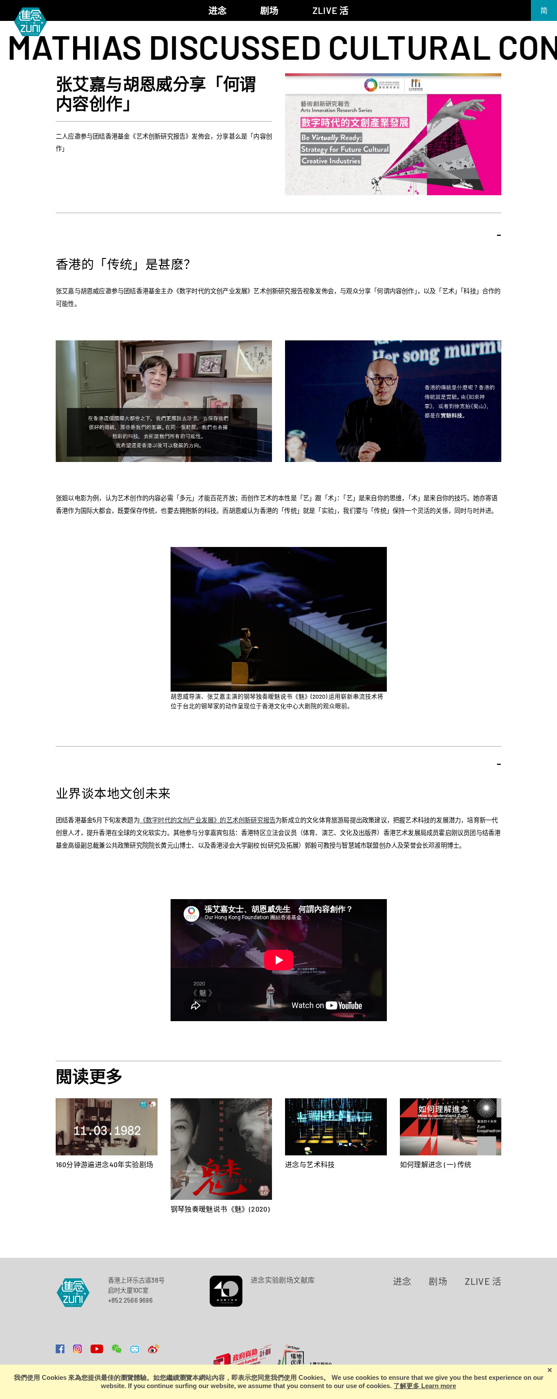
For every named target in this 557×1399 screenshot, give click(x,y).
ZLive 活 (483, 1281)
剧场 (438, 1281)
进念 (402, 1281)
